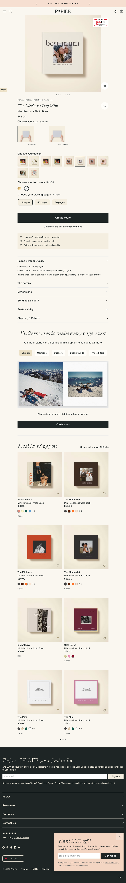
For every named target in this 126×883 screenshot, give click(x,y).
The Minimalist (72, 500)
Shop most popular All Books (94, 447)
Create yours (63, 218)
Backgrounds (77, 353)
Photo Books (38, 100)
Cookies (45, 869)
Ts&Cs (35, 869)
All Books (49, 100)
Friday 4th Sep (74, 227)
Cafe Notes (70, 645)
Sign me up (110, 856)
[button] (120, 836)
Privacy (24, 869)
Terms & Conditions (38, 783)
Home (20, 100)
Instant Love (24, 645)
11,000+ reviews (21, 837)
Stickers (58, 353)
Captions (42, 353)
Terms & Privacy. (112, 862)
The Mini (22, 717)
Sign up (116, 776)
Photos (28, 100)
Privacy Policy (54, 783)
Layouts (26, 353)
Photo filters (97, 353)
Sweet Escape (25, 500)
